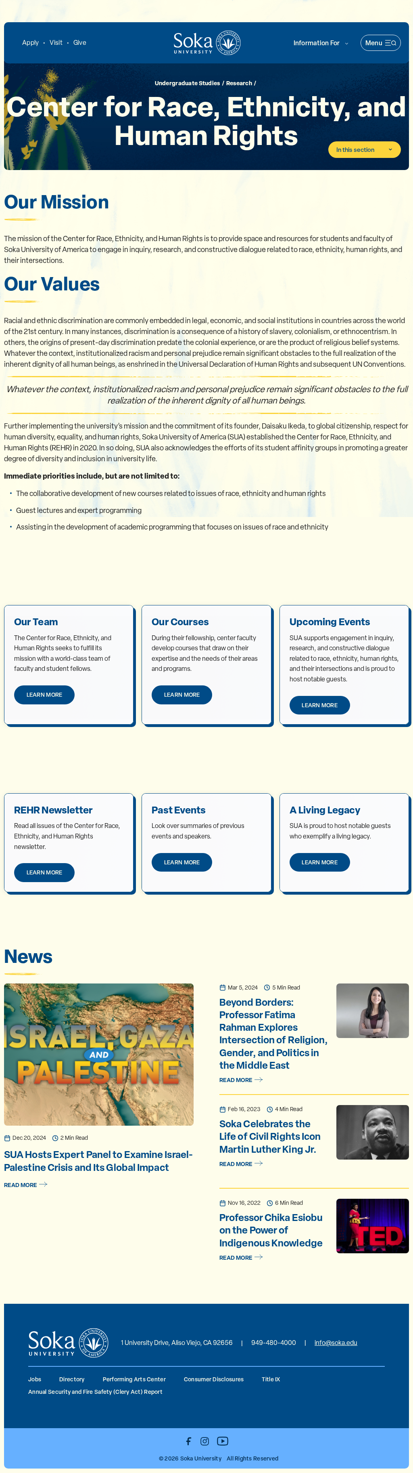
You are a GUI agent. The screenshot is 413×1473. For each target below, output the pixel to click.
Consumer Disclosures (214, 1379)
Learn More (45, 694)
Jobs (34, 1379)
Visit (56, 42)
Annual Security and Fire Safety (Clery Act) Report (95, 1391)
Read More (20, 1185)
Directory (72, 1379)
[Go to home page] (207, 42)
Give (79, 42)
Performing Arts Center (134, 1379)
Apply (30, 42)
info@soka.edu (336, 1343)
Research (239, 83)
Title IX (271, 1379)
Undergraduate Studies (187, 83)
